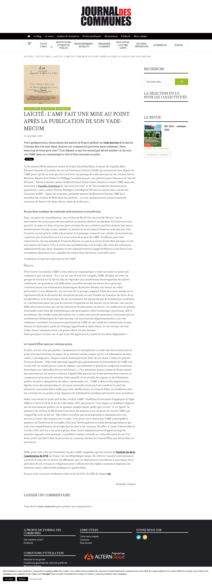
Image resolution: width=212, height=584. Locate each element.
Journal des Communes (156, 149)
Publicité (125, 36)
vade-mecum (111, 142)
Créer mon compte (89, 536)
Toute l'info (32, 109)
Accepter (9, 579)
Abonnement (111, 36)
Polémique (63, 109)
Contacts (84, 539)
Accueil (29, 36)
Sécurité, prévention (141, 45)
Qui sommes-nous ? (33, 539)
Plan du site (86, 543)
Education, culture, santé (123, 45)
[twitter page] (138, 536)
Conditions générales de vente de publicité (45, 563)
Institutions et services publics (63, 45)
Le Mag (37, 36)
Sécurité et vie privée (34, 559)
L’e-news (49, 36)
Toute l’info (43, 45)
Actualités (48, 109)
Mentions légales (32, 566)
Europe (179, 45)
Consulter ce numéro (157, 154)
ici (109, 473)
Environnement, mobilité (83, 45)
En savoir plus (36, 579)
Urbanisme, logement (104, 45)
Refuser (22, 579)
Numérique (160, 45)
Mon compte (140, 36)
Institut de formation (68, 36)
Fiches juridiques (92, 36)
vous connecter (46, 506)
